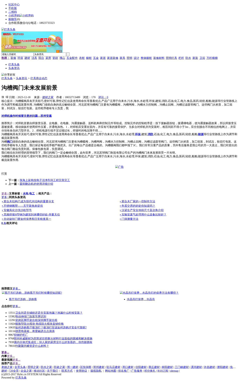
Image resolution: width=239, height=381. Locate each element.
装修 (13, 57)
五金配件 (72, 57)
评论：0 (103, 97)
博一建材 (72, 367)
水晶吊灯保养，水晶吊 (141, 299)
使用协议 (81, 370)
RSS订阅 (162, 370)
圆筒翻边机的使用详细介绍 (36, 183)
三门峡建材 (182, 367)
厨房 (48, 57)
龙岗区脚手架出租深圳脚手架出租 (36, 320)
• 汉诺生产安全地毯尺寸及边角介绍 (142, 210)
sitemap (174, 370)
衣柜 (82, 57)
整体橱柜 (146, 57)
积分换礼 (150, 370)
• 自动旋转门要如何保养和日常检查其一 (26, 218)
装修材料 (158, 57)
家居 (103, 57)
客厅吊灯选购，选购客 (23, 299)
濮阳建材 (222, 367)
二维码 (12, 11)
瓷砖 (55, 57)
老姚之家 (7, 367)
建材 (27, 57)
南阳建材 (167, 367)
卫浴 (202, 57)
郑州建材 (98, 367)
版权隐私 (96, 370)
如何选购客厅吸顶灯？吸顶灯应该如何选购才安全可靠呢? (51, 327)
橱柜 (89, 57)
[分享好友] (8, 75)
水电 (26, 193)
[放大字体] (2, 96)
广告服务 (136, 370)
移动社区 (39, 370)
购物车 (12, 19)
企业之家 (26, 370)
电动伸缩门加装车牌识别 (30, 316)
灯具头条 (7, 78)
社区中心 (14, 4)
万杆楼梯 (212, 57)
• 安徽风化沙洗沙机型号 (17, 210)
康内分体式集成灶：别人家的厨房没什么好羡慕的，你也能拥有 (53, 342)
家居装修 (112, 57)
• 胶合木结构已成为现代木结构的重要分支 (28, 201)
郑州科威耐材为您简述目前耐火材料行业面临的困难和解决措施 (53, 338)
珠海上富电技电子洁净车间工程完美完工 (45, 180)
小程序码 (14, 15)
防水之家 (46, 367)
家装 (195, 57)
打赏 (4, 173)
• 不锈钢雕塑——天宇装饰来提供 (22, 205)
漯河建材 (196, 367)
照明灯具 (171, 57)
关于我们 (52, 370)
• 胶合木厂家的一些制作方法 (137, 201)
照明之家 (33, 367)
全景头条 (20, 367)
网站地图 (110, 370)
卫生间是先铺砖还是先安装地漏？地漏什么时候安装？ (49, 312)
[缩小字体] (7, 96)
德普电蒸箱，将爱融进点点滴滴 (35, 331)
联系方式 (67, 370)
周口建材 (127, 367)
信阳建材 (141, 367)
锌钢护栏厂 (21, 334)
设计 (136, 57)
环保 (20, 57)
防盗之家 (59, 367)
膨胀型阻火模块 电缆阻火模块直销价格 (39, 323)
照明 (129, 57)
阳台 (41, 57)
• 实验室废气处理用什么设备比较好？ (143, 214)
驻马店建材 (113, 367)
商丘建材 (154, 367)
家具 (122, 57)
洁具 (34, 57)
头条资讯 (21, 78)
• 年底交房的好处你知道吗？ (137, 205)
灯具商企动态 (38, 78)
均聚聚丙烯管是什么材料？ (32, 345)
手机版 (12, 8)
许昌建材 (209, 367)
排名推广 (123, 370)
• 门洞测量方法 (129, 218)
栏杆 (181, 57)
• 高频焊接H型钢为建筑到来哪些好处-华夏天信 (31, 214)
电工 (32, 193)
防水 (188, 57)
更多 (5, 193)
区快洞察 (85, 367)
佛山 (62, 57)
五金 (96, 57)
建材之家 (48, 97)
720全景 (14, 370)
